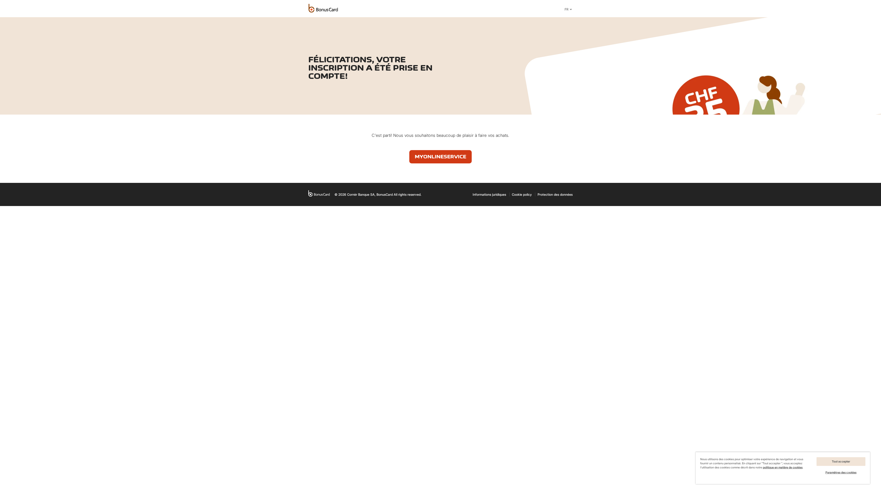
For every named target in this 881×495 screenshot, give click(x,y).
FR (567, 9)
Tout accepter (841, 461)
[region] (783, 468)
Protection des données (555, 194)
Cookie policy (522, 194)
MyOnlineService (440, 157)
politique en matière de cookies (783, 467)
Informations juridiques (489, 194)
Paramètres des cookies (841, 472)
